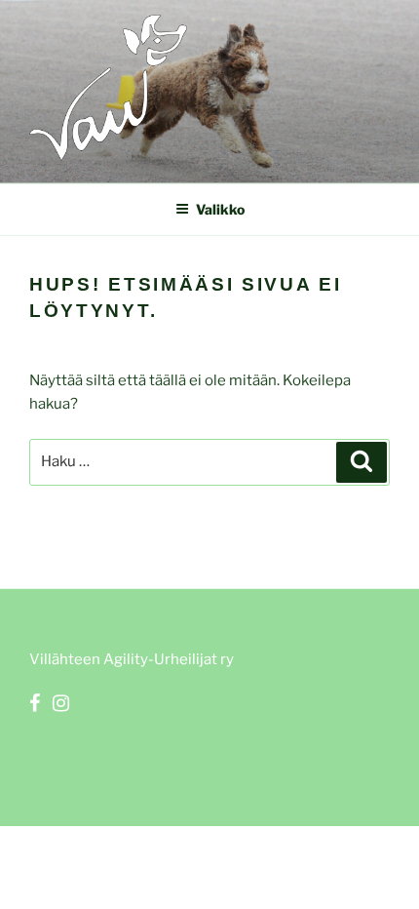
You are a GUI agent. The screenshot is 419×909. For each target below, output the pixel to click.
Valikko (220, 209)
